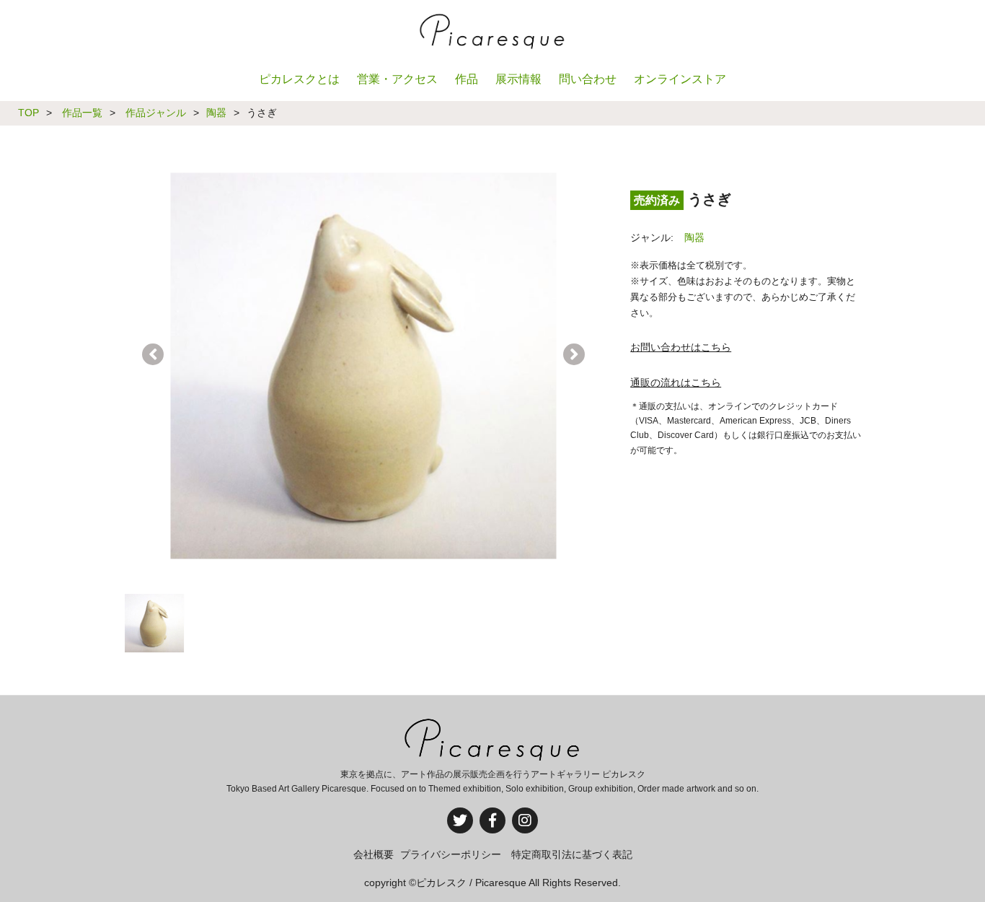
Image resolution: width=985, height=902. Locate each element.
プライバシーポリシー (450, 854)
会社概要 (373, 854)
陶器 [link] (694, 237)
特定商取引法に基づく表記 (571, 854)
